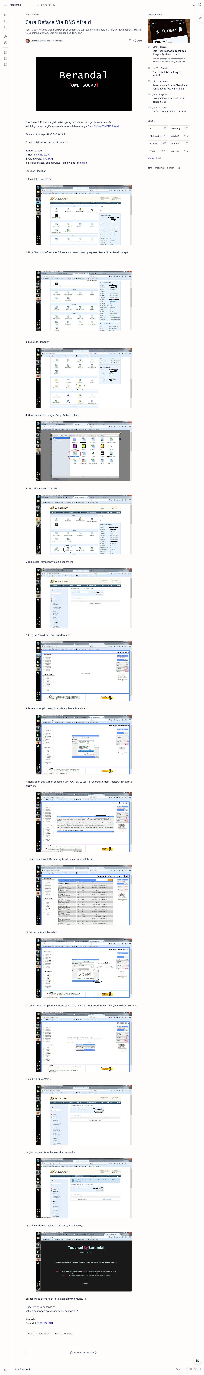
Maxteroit (16, 4)
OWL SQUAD (45, 1323)
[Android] (164, 68)
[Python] (164, 94)
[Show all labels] (154, 157)
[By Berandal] (43, 1333)
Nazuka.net (44, 154)
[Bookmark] (199, 4)
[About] (5, 37)
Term (150, 167)
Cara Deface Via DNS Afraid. (103, 126)
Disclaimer (159, 167)
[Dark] (193, 4)
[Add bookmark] (129, 40)
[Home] (5, 15)
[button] (68, 1333)
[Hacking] (164, 47)
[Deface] (57, 1333)
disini (85, 162)
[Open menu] (5, 4)
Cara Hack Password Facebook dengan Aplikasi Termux (169, 52)
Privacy (170, 167)
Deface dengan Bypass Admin (169, 111)
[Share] (137, 40)
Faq (178, 167)
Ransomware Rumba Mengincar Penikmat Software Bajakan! (170, 87)
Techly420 (46, 1369)
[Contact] (5, 43)
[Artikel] (30, 1333)
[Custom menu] (5, 52)
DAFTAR (47, 158)
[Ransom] (164, 81)
